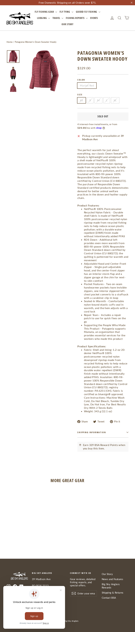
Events (94, 18)
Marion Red (87, 85)
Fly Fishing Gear (44, 11)
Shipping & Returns (112, 592)
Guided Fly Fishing (87, 11)
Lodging (42, 18)
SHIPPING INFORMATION (91, 432)
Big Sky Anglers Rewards (111, 586)
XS (81, 100)
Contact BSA (109, 597)
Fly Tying (65, 11)
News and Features (112, 579)
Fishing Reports (75, 18)
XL (115, 100)
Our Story (67, 24)
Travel (57, 18)
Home (10, 42)
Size (79, 94)
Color (81, 80)
